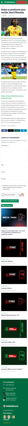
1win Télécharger (9, 390)
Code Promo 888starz (7, 261)
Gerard (4, 15)
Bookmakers (4, 228)
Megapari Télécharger (11, 398)
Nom (3, 165)
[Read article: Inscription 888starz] (14, 275)
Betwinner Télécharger (10, 388)
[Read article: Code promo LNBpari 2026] (14, 329)
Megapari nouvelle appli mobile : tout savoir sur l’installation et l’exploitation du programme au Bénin (13, 232)
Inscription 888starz (6, 288)
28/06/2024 (11, 15)
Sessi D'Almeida (11, 125)
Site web (3, 178)
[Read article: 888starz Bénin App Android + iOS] (14, 302)
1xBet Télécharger (9, 384)
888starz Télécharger (10, 393)
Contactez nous (7, 422)
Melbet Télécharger (10, 395)
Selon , (11, 55)
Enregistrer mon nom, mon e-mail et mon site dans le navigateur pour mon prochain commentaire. (14, 187)
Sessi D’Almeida (17, 40)
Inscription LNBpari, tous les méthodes (11, 369)
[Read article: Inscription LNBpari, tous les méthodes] (14, 356)
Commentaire (5, 145)
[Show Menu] (2, 2)
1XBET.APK (22, 2)
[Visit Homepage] (9, 2)
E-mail (3, 172)
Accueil (2, 6)
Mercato (7, 6)
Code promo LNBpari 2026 (8, 342)
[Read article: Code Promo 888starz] (14, 248)
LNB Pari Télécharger (10, 400)
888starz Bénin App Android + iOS (10, 315)
